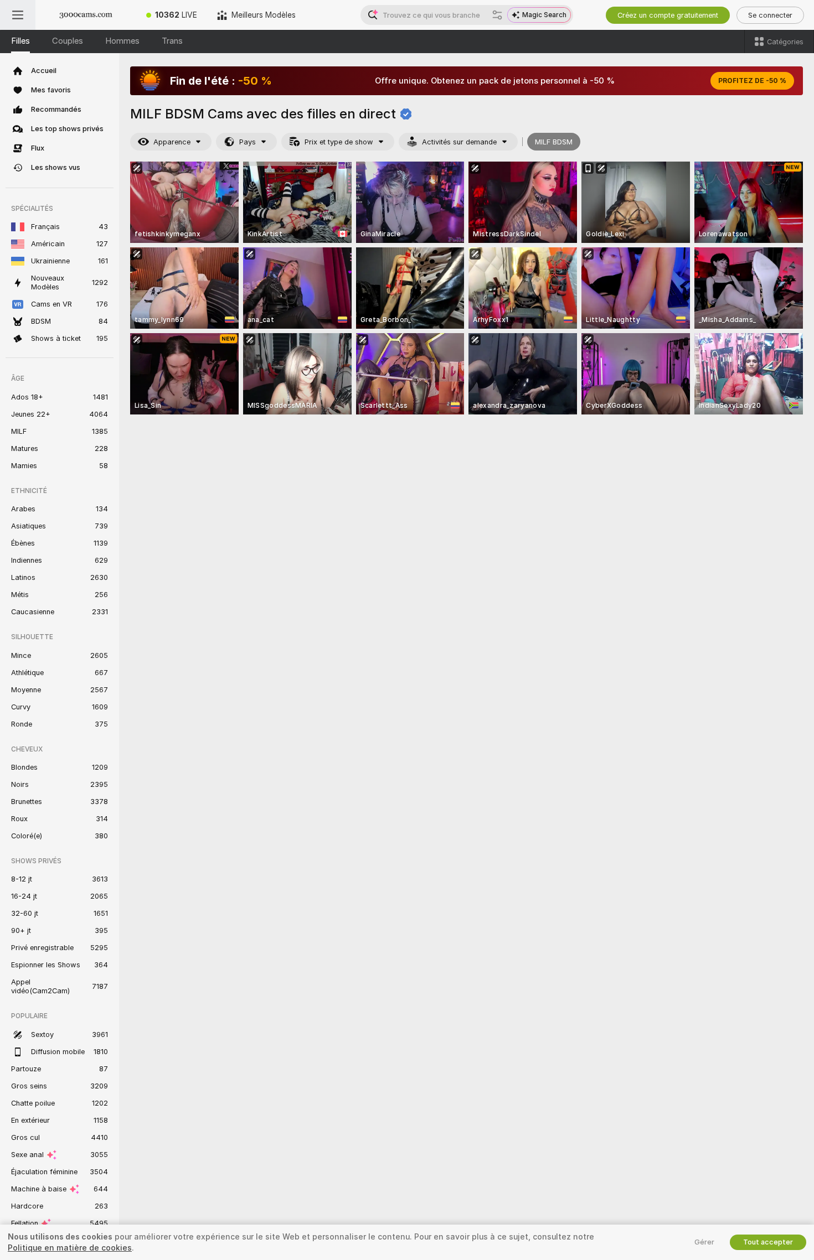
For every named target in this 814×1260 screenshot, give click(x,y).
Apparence (171, 142)
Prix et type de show (339, 142)
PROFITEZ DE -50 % (752, 81)
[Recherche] (497, 15)
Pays (247, 142)
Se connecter (770, 15)
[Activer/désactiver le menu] (17, 15)
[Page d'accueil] (85, 15)
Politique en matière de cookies (70, 1247)
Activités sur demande (459, 142)
